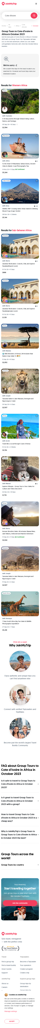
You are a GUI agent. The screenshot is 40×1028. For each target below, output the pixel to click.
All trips (9, 26)
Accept (12, 1021)
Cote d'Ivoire (24, 26)
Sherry (8, 261)
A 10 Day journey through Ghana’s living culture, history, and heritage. (18, 120)
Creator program (26, 969)
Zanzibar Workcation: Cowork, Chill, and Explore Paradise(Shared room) (18, 265)
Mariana (8, 351)
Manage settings (10, 1011)
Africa (17, 26)
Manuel (8, 483)
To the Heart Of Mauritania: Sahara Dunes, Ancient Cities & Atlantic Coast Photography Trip (18, 165)
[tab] (19, 111)
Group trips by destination (25, 984)
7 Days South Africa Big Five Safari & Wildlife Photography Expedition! (16, 622)
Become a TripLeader (28, 961)
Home (4, 26)
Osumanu (9, 116)
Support (5, 973)
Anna (7, 206)
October (35, 26)
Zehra (7, 161)
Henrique (9, 618)
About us (5, 983)
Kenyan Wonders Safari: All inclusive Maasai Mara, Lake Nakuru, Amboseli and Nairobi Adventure (18, 532)
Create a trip (24, 973)
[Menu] (36, 4)
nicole (8, 441)
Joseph (8, 396)
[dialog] (20, 1009)
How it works (7, 969)
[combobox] (17, 15)
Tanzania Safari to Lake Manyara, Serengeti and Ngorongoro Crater (17, 400)
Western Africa (19, 85)
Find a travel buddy (9, 965)
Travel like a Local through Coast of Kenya (16, 444)
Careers (4, 987)
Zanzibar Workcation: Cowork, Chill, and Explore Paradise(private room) (18, 310)
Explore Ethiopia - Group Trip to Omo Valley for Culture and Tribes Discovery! (18, 487)
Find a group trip (8, 961)
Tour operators (25, 965)
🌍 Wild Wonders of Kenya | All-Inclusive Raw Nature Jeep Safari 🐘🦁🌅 (17, 355)
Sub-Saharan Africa (22, 230)
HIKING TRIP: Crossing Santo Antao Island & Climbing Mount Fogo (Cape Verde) (20, 210)
